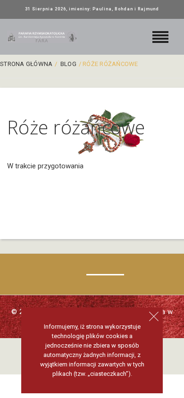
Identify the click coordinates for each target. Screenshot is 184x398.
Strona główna (26, 63)
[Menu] (160, 35)
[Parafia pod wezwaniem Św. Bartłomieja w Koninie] (42, 36)
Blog (68, 63)
